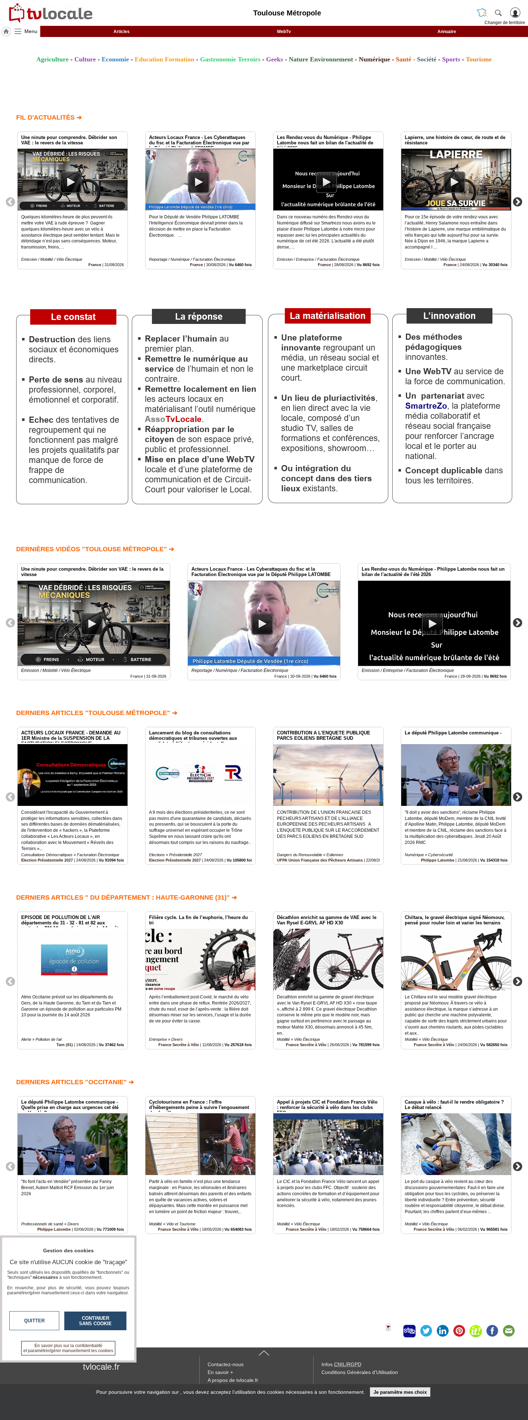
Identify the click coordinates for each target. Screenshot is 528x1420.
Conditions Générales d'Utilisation (359, 1372)
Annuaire (446, 31)
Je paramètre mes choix (400, 1392)
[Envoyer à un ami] (508, 1331)
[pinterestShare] (459, 1331)
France (94, 265)
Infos (341, 1364)
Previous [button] (10, 201)
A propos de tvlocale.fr (233, 1380)
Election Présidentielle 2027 (47, 860)
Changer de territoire (505, 22)
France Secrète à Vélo (178, 1045)
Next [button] (517, 201)
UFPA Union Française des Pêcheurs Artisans (320, 860)
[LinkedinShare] (442, 1331)
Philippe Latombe (437, 860)
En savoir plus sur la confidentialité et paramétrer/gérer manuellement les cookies (68, 1348)
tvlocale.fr (101, 1367)
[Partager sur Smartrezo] (409, 1331)
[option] (72, 200)
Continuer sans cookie (95, 1320)
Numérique (374, 59)
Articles (122, 31)
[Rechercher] (498, 12)
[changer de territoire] (482, 12)
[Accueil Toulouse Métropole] (6, 32)
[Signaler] (393, 1331)
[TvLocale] (49, 13)
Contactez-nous (226, 1364)
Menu (30, 31)
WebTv (284, 31)
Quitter (34, 1320)
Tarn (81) (64, 1045)
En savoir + (220, 1372)
